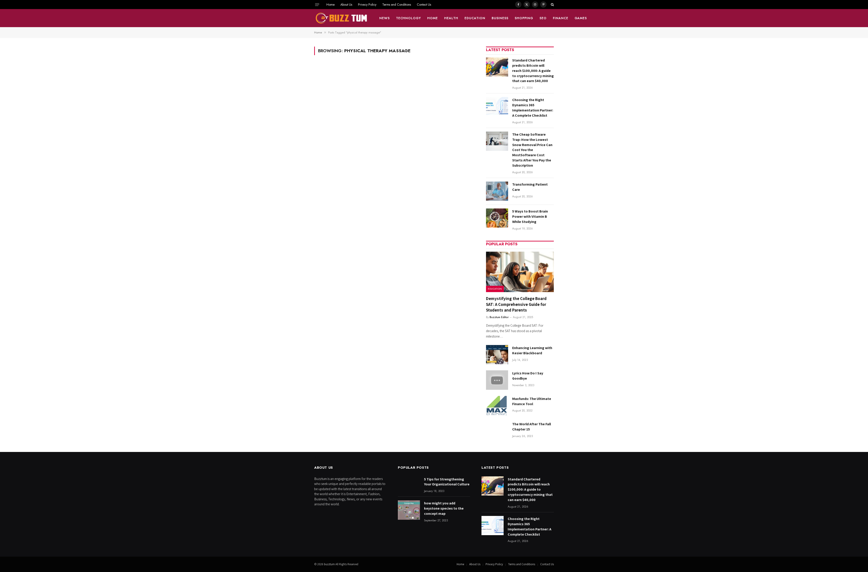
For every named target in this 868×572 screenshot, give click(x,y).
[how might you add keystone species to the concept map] (409, 510)
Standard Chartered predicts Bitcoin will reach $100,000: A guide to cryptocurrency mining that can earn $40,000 (533, 70)
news (384, 18)
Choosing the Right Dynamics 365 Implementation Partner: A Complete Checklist (532, 107)
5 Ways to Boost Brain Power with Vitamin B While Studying (530, 216)
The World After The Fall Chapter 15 (531, 427)
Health (451, 18)
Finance (560, 18)
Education (475, 18)
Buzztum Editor (499, 317)
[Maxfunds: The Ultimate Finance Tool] (497, 405)
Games (581, 18)
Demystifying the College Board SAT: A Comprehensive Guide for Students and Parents (516, 304)
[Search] (552, 4)
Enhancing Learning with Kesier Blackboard (532, 350)
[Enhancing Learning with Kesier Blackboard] (497, 354)
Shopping (524, 18)
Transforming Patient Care (530, 187)
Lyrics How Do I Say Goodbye (527, 376)
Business (500, 18)
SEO (543, 18)
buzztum (329, 564)
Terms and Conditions (396, 4)
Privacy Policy (367, 4)
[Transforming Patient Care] (497, 191)
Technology (408, 18)
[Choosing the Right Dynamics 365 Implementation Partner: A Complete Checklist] (497, 106)
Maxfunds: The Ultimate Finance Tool (531, 401)
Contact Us (424, 4)
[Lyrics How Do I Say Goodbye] (497, 380)
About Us (346, 4)
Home (330, 4)
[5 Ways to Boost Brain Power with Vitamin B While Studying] (497, 218)
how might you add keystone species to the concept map (444, 508)
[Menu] (317, 4)
